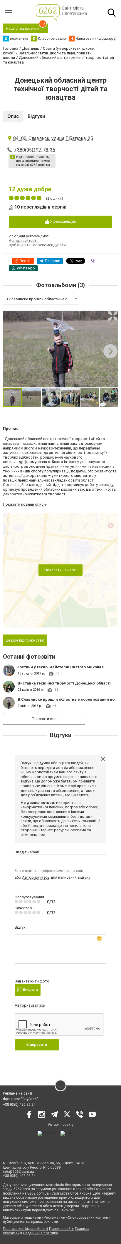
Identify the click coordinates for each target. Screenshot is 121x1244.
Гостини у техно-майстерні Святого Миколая (61, 667)
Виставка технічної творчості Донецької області (64, 683)
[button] (112, 316)
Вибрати (30, 989)
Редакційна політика (40, 1233)
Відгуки (36, 116)
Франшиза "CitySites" (20, 1099)
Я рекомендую (62, 221)
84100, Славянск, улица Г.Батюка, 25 (53, 138)
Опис (13, 116)
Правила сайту (61, 1229)
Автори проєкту (60, 1125)
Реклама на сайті (17, 1093)
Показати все (44, 719)
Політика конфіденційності (25, 1229)
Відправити (36, 1044)
